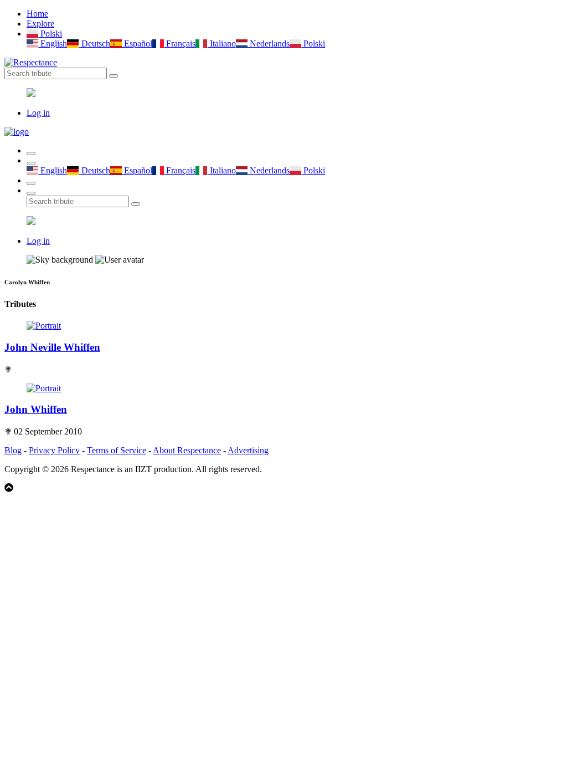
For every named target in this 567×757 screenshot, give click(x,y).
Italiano (221, 43)
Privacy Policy (54, 450)
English (52, 43)
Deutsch (94, 43)
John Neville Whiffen (52, 347)
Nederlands (269, 43)
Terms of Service (116, 450)
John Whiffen (35, 409)
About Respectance (187, 450)
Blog (13, 450)
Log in (38, 112)
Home (37, 13)
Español (137, 43)
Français (179, 43)
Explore (40, 23)
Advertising (248, 450)
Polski (50, 33)
